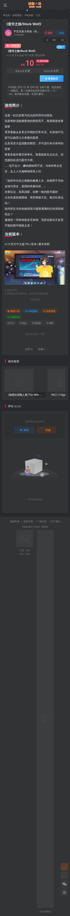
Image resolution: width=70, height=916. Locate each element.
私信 (61, 32)
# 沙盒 (23, 322)
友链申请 (14, 521)
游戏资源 (17, 15)
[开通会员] (64, 875)
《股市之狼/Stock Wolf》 (24, 23)
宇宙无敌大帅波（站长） (28, 31)
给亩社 (44, 526)
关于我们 (55, 521)
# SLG (11, 322)
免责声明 (28, 521)
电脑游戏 (15, 316)
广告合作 (42, 521)
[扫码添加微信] (64, 884)
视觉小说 (14, 310)
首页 (7, 15)
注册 (48, 430)
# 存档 (50, 322)
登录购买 (53, 78)
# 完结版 (36, 322)
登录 (26, 430)
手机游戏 (28, 15)
